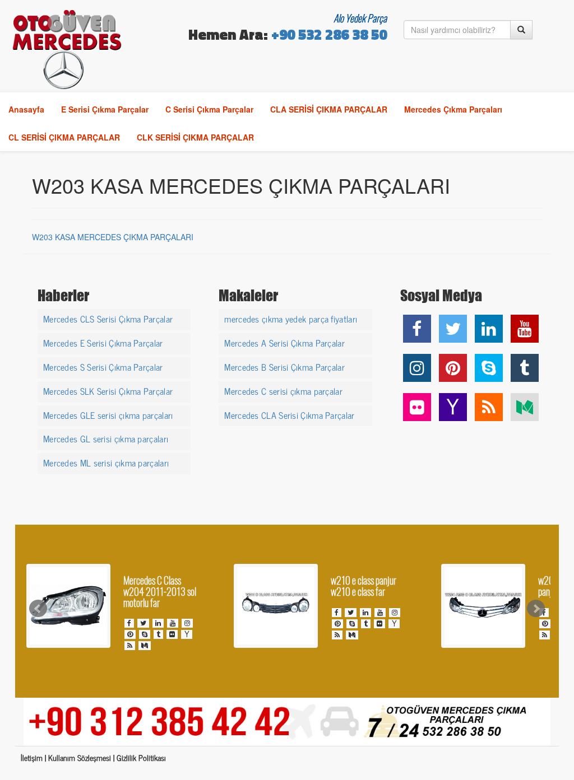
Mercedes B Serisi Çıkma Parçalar (284, 366)
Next (536, 609)
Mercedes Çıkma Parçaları (453, 109)
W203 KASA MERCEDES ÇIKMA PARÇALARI (112, 236)
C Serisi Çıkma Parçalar (209, 109)
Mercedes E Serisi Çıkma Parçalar (103, 342)
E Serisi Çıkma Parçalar (105, 109)
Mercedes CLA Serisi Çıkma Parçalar (289, 414)
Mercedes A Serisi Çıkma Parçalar (284, 342)
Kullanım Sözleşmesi (79, 757)
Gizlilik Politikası (141, 757)
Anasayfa (26, 109)
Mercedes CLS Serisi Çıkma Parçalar (108, 318)
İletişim (32, 757)
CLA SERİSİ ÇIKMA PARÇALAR (328, 109)
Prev (38, 609)
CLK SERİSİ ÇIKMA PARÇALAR (195, 137)
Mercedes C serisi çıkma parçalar (283, 390)
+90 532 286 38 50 (329, 36)
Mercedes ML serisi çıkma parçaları (106, 462)
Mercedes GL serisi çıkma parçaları (105, 438)
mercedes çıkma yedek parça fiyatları (290, 318)
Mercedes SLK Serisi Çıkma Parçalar (108, 390)
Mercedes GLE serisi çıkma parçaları (108, 414)
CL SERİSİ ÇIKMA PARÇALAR (64, 137)
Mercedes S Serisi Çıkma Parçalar (103, 366)
